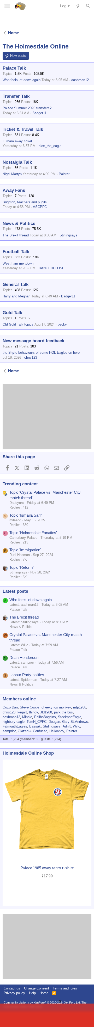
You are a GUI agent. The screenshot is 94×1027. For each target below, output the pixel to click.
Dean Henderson (23, 657)
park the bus (63, 712)
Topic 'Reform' (21, 567)
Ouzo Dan (10, 707)
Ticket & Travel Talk (23, 129)
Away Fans (14, 190)
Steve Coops (29, 707)
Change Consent (36, 988)
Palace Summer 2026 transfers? (27, 108)
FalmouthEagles (15, 726)
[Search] (88, 6)
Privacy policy (14, 993)
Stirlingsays (68, 235)
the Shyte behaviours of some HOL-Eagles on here (41, 352)
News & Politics (19, 223)
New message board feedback (33, 340)
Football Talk (16, 251)
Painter (64, 174)
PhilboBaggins (45, 717)
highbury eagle (14, 722)
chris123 (30, 357)
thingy (33, 712)
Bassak (35, 726)
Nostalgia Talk (17, 162)
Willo (76, 726)
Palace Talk (14, 68)
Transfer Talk (16, 96)
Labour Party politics (26, 675)
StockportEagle (69, 717)
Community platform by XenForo (42, 1002)
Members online (19, 698)
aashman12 (80, 80)
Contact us (12, 988)
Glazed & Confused (32, 731)
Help (32, 993)
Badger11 (39, 113)
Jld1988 (46, 712)
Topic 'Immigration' (25, 550)
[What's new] (78, 6)
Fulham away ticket (17, 141)
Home (43, 993)
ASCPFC (40, 207)
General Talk (15, 284)
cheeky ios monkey (56, 707)
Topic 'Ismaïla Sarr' (25, 515)
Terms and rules (65, 988)
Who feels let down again (21, 80)
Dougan (54, 722)
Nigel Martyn (12, 174)
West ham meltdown (18, 263)
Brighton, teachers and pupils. (25, 202)
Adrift (67, 726)
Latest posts (15, 591)
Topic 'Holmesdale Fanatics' (33, 532)
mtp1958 (79, 707)
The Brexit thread (16, 235)
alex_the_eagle (50, 146)
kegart (22, 712)
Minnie (27, 717)
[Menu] (7, 6)
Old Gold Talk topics (18, 324)
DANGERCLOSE (51, 268)
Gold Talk (12, 312)
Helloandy (56, 731)
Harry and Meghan (16, 296)
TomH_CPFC (36, 722)
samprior (9, 731)
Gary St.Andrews (75, 722)
